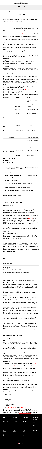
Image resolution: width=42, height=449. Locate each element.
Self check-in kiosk (34, 422)
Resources (4, 429)
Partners (14, 429)
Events (4, 434)
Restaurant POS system (25, 417)
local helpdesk (13, 365)
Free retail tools (4, 431)
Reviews (24, 431)
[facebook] (17, 440)
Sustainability (24, 434)
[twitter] (18, 440)
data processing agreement (13, 21)
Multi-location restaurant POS (25, 421)
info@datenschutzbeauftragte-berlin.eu (11, 407)
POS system (4, 417)
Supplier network (14, 431)
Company (24, 429)
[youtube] (24, 440)
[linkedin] (23, 440)
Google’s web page (26, 89)
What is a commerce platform (6, 421)
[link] (36, 1)
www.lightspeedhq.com (25, 27)
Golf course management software (35, 417)
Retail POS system (15, 417)
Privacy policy (22, 443)
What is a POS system (5, 420)
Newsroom (24, 430)
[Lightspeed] (3, 0)
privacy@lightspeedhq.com (23, 407)
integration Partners (30, 218)
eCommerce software (15, 420)
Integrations (14, 430)
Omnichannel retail (15, 421)
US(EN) (19, 443)
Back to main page (6, 11)
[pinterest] (21, 440)
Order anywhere (24, 420)
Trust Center (24, 436)
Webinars (4, 435)
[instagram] (20, 440)
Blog (3, 430)
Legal (23, 435)
